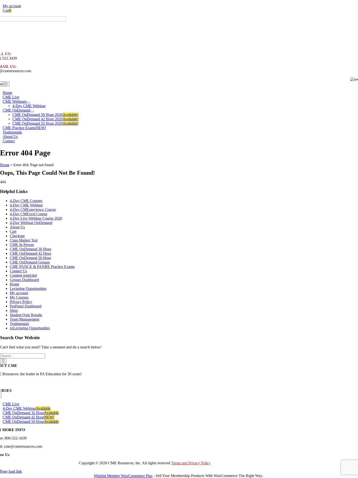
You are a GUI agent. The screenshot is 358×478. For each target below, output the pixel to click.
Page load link (11, 471)
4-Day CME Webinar (26, 205)
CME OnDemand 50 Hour (30, 258)
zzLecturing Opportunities (30, 328)
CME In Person (22, 245)
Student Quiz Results (26, 315)
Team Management (24, 319)
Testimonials (19, 324)
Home (4, 165)
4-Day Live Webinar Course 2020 (36, 218)
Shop (14, 310)
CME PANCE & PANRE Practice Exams (42, 266)
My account (19, 293)
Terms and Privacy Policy (191, 463)
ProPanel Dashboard (25, 306)
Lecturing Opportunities (28, 288)
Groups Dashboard (24, 280)
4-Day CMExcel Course (28, 214)
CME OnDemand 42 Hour (30, 253)
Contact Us (18, 271)
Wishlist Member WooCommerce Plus (123, 476)
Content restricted (23, 275)
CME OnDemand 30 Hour (30, 249)
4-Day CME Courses (26, 201)
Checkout (17, 236)
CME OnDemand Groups (30, 262)
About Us (17, 227)
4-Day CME (33, 209)
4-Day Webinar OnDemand (31, 223)
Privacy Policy (21, 302)
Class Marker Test (24, 240)
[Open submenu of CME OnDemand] (32, 111)
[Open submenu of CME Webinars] (28, 102)
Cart (13, 231)
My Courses (19, 297)
